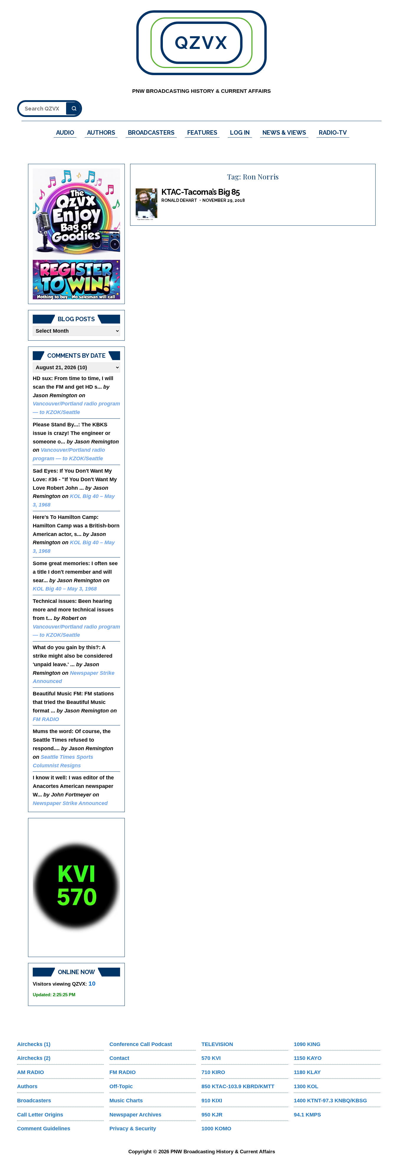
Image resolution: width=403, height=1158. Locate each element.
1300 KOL (306, 1086)
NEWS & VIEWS (284, 132)
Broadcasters (34, 1100)
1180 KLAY (307, 1072)
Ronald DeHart (179, 200)
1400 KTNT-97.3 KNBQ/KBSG (330, 1100)
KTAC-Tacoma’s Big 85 (200, 192)
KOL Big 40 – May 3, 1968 (65, 589)
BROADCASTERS (151, 132)
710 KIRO (213, 1072)
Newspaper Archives (135, 1115)
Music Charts (126, 1100)
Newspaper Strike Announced (70, 803)
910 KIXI (212, 1100)
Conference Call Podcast (140, 1044)
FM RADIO (46, 719)
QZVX (201, 42)
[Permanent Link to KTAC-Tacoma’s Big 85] (146, 204)
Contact (119, 1058)
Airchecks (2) (33, 1058)
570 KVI (211, 1058)
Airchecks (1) (33, 1044)
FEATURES (202, 132)
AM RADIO (30, 1072)
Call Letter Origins (40, 1115)
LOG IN (240, 132)
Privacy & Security (132, 1128)
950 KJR (212, 1115)
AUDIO (65, 132)
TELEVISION (217, 1044)
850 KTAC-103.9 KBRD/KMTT (238, 1086)
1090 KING (307, 1044)
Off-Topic (121, 1086)
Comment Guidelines (43, 1128)
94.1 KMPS (307, 1115)
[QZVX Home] (76, 234)
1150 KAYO (308, 1058)
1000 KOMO (216, 1128)
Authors (27, 1086)
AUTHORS (101, 132)
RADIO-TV (333, 132)
